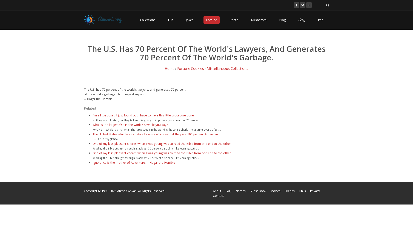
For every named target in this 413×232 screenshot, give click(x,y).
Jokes (189, 20)
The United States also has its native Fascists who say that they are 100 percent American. (155, 134)
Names (241, 191)
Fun (170, 20)
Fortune (211, 20)
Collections (147, 20)
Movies (275, 191)
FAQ (228, 191)
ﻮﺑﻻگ (301, 20)
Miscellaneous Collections (227, 68)
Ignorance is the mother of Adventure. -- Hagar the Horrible (133, 162)
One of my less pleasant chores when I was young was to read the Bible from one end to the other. (161, 144)
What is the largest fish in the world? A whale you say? (130, 125)
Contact (218, 196)
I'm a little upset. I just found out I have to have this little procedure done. (143, 115)
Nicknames (259, 20)
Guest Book (258, 191)
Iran (320, 20)
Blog (282, 20)
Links (302, 191)
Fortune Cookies (190, 68)
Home (169, 68)
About (217, 191)
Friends (290, 191)
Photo (234, 20)
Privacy (315, 191)
